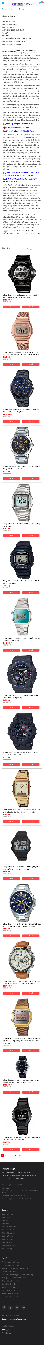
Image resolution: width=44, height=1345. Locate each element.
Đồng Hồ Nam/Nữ (8, 1223)
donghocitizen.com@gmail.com (14, 1319)
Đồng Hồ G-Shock (8, 27)
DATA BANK (6, 33)
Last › (20, 1155)
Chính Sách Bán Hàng (9, 1271)
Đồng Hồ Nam (7, 1217)
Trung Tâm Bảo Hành (9, 1290)
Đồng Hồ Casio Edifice (9, 24)
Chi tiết (31, 307)
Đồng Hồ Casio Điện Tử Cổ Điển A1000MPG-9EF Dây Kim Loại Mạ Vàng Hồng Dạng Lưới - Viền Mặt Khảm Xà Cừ (21, 354)
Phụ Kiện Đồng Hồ (8, 1249)
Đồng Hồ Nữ (6, 1220)
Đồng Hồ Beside (7, 1239)
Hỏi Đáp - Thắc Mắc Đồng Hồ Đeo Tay (15, 1268)
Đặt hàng (11, 307)
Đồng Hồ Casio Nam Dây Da (11, 44)
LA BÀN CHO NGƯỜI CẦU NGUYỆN (13, 30)
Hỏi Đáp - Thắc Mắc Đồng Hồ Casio (14, 1278)
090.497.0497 (7, 1330)
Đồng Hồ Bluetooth (8, 1245)
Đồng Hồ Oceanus (8, 21)
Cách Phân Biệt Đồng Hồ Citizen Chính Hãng (17, 1275)
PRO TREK (5, 36)
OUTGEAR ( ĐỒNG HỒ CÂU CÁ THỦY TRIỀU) (17, 38)
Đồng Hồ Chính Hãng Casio (11, 1281)
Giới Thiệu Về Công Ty (10, 1296)
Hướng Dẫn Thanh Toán (10, 1293)
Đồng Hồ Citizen (7, 1214)
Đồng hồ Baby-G (7, 1242)
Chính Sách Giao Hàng (9, 1284)
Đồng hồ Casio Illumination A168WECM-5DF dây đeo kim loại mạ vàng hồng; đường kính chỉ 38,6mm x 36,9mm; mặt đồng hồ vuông (22, 1040)
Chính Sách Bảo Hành (9, 1287)
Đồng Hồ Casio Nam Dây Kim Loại (13, 41)
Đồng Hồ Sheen (7, 1236)
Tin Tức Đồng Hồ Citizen (10, 1262)
